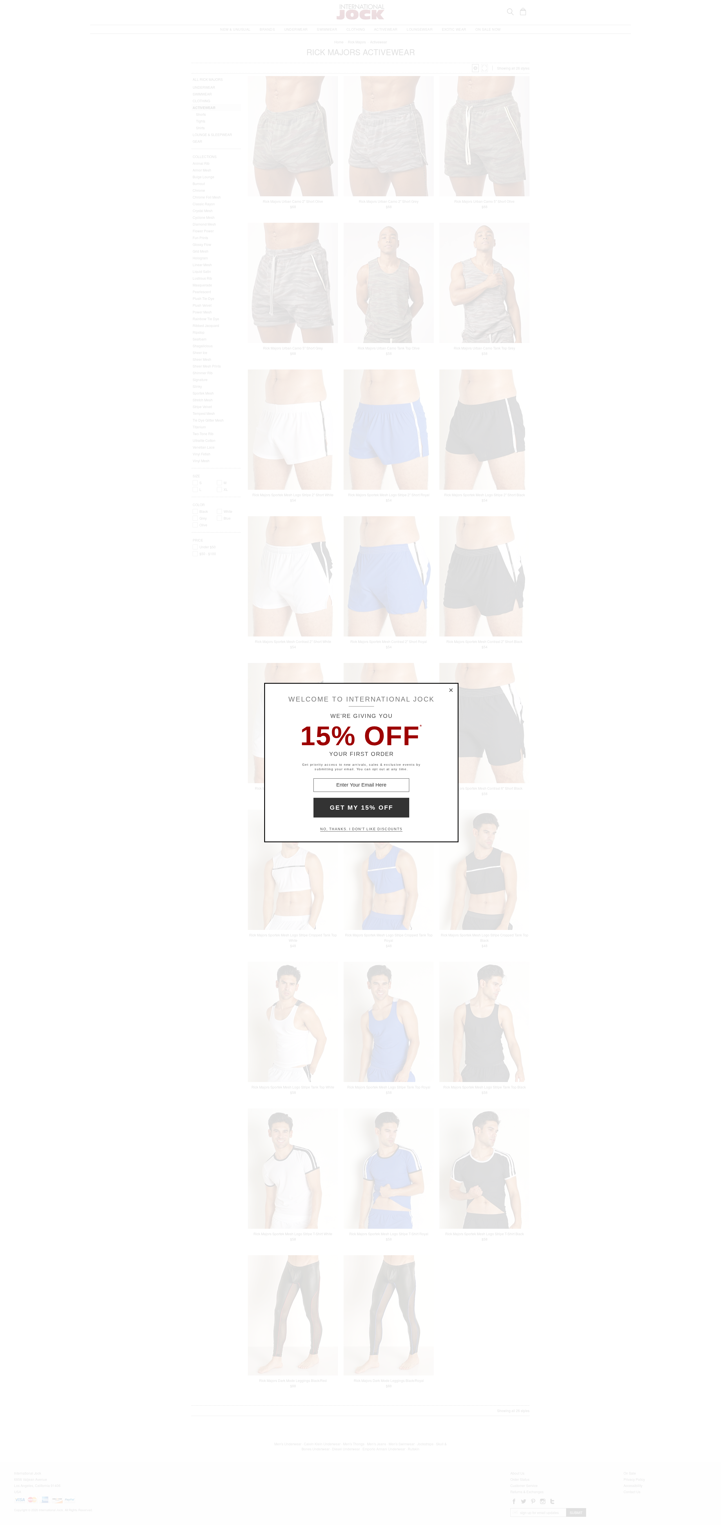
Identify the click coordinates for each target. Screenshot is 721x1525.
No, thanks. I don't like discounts (361, 829)
